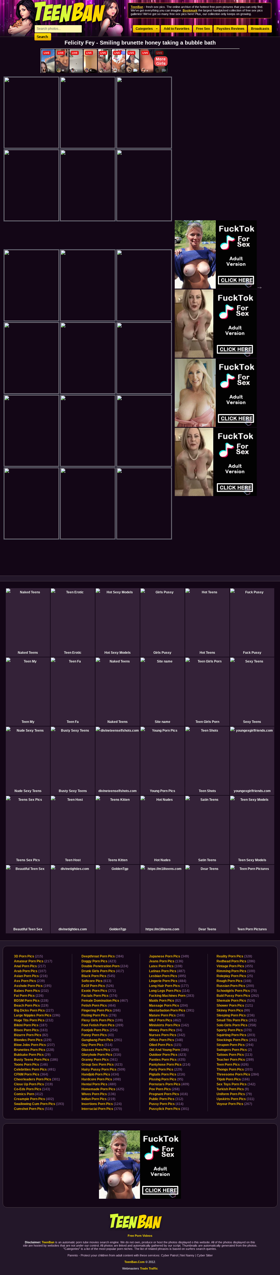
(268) (164, 1089)
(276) (98, 1015)
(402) (34, 1099)
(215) (28, 956)
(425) (102, 1089)
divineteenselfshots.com (117, 791)
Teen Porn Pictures (252, 929)
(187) (30, 1025)
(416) (168, 1094)
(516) (33, 1109)
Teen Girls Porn (207, 722)
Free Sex (203, 29)
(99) (233, 1010)
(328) (234, 956)
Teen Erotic (72, 653)
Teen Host (73, 860)
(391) (171, 1010)
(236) (236, 1015)
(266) (101, 1010)
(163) (31, 1030)
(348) (166, 1040)
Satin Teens (207, 860)
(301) (37, 1079)
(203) (236, 1035)
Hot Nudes (162, 860)
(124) (101, 1104)
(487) (167, 971)
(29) (32, 1055)
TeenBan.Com (134, 1262)
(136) (98, 1094)
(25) (235, 976)
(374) (99, 996)
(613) (96, 981)
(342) (167, 1035)
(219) (98, 1099)
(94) (165, 1030)
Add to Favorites (176, 29)
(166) (233, 1079)
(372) (98, 991)
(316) (101, 1055)
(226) (28, 996)
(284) (238, 1074)
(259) (100, 1050)
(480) (98, 1084)
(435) (167, 1060)
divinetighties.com (73, 929)
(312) (166, 1099)
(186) (36, 1060)
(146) (31, 1064)
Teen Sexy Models (252, 860)
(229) (32, 1040)
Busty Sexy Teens (73, 791)
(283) (171, 996)
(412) (28, 1094)
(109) (102, 1020)
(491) (35, 1069)
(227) (34, 1010)
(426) (233, 1064)
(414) (166, 1104)
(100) (236, 971)
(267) (234, 1104)
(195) (32, 986)
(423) (98, 961)
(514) (96, 1045)
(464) (98, 1005)
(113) (234, 1055)
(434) (100, 1074)
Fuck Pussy (252, 653)
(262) (238, 996)
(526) (97, 986)
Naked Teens (28, 653)
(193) (39, 1104)
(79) (234, 1094)
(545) (98, 976)
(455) (235, 966)
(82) (31, 1035)
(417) (102, 971)
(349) (169, 956)
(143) (32, 1089)
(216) (31, 976)
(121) (235, 1005)
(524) (236, 1001)
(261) (236, 1020)
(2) (234, 1050)
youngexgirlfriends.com (252, 791)
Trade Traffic (149, 1268)
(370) (101, 1109)
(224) (104, 966)
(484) (167, 981)
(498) (101, 1079)
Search (42, 36)
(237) (34, 1045)
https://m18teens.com (162, 929)
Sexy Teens (252, 722)
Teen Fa (73, 722)
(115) (165, 1045)
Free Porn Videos (140, 1235)
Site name (162, 722)
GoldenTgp (117, 929)
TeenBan (140, 1221)
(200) (235, 986)
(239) (29, 981)
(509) (103, 1069)
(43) (97, 1035)
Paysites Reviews (230, 29)
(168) (234, 981)
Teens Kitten (117, 860)
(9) (233, 1089)
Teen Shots (207, 791)
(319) (33, 1084)
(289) (235, 1060)
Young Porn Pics (162, 791)
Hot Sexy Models (117, 653)
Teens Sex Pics (28, 860)
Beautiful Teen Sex (27, 929)
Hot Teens (207, 653)
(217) (33, 961)
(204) (168, 1005)
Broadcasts (260, 29)
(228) (31, 1001)
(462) (165, 1020)
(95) (166, 1079)
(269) (102, 1025)
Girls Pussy (162, 653)
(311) (235, 1099)
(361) (99, 1060)
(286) (236, 961)
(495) (167, 976)
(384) (102, 956)
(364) (31, 1074)
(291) (101, 1040)
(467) (104, 1001)
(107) (30, 971)
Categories (144, 29)
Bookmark (190, 10)
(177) (169, 986)
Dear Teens (207, 929)
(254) (99, 1030)
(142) (169, 1025)
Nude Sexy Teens (28, 791)
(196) (37, 1015)
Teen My (28, 722)
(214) (169, 1064)
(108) (165, 966)
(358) (236, 1025)
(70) (237, 991)
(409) (169, 1084)
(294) (235, 1045)
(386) (169, 1050)
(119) (31, 1005)
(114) (169, 991)
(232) (31, 991)
